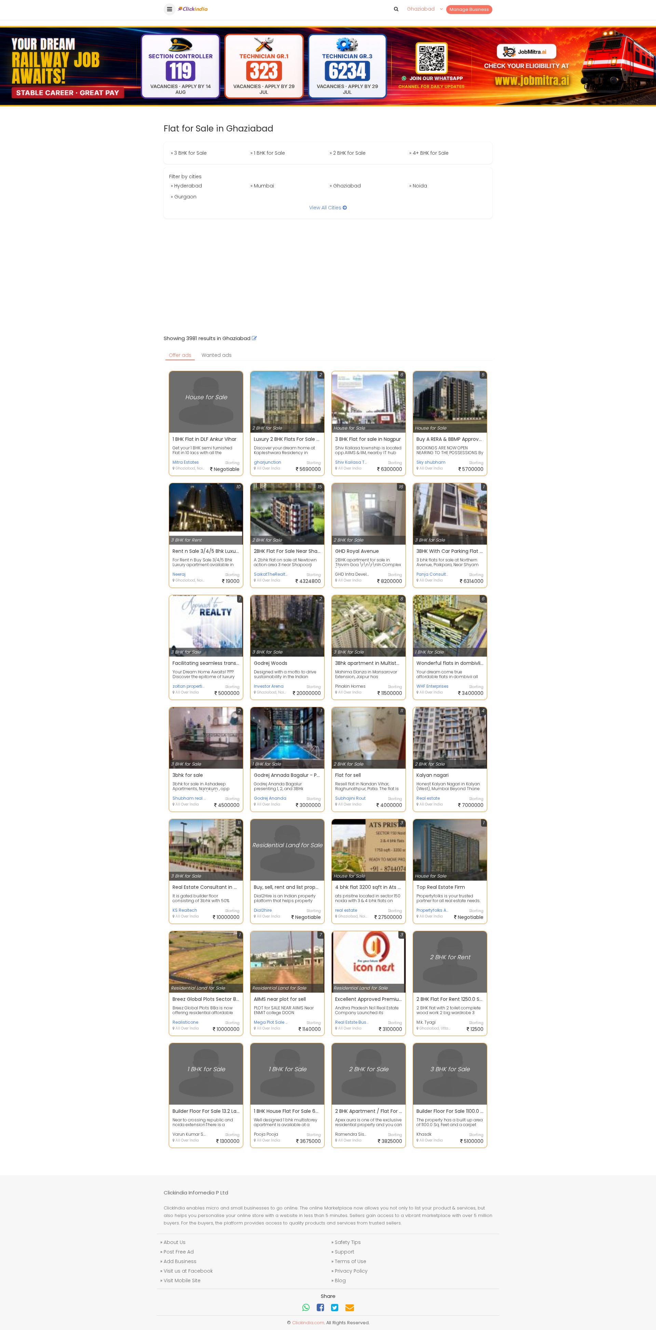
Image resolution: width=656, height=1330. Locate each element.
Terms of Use (350, 1261)
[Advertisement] (328, 276)
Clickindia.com (308, 1322)
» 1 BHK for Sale (267, 153)
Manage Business (469, 9)
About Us (175, 1242)
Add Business (180, 1261)
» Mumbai (262, 185)
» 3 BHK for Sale (189, 153)
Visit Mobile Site (182, 1280)
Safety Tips (348, 1242)
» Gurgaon (183, 196)
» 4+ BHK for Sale (429, 153)
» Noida (418, 185)
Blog (340, 1280)
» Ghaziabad (345, 185)
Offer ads (180, 355)
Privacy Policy (351, 1271)
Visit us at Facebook (188, 1271)
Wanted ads (217, 355)
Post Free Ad (179, 1251)
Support (344, 1251)
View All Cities (326, 207)
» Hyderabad (186, 185)
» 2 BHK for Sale (348, 153)
